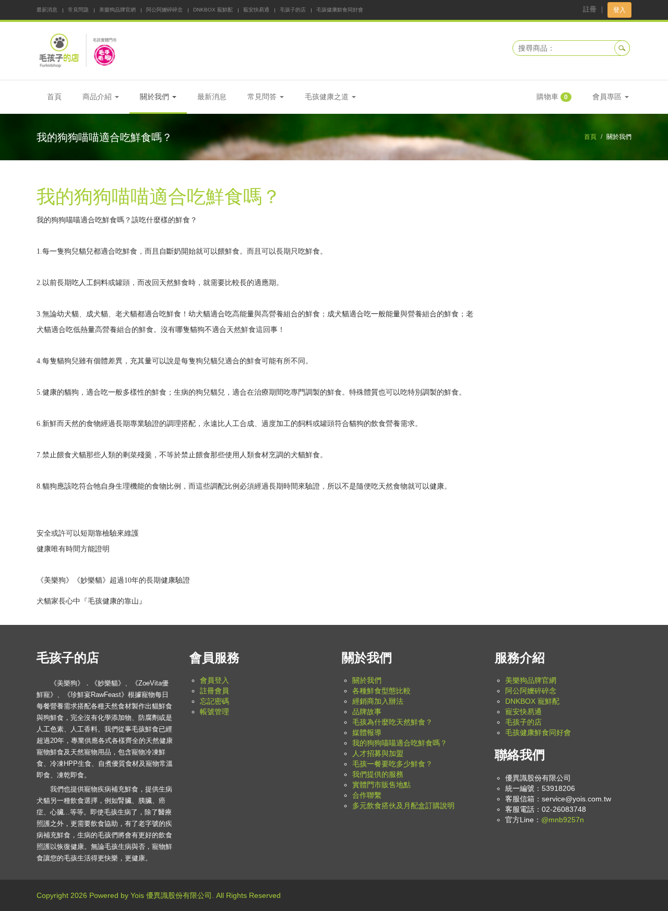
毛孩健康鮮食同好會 (339, 10)
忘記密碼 (214, 701)
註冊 (590, 9)
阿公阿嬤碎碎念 (164, 10)
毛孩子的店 (293, 10)
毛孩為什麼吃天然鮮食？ (392, 722)
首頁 (54, 96)
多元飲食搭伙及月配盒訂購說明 (403, 805)
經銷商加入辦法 (377, 701)
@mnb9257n (562, 819)
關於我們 (366, 680)
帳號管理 (214, 711)
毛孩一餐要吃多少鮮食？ (392, 764)
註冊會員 (214, 691)
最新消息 (47, 10)
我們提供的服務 (377, 774)
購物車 (552, 96)
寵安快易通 (256, 10)
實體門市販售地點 (381, 784)
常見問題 (78, 10)
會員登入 (214, 680)
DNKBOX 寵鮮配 (213, 10)
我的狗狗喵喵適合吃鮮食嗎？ (399, 743)
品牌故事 (366, 711)
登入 (619, 10)
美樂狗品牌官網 (117, 10)
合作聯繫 (366, 795)
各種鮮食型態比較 (381, 691)
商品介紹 (98, 96)
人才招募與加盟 (377, 753)
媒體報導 (366, 732)
